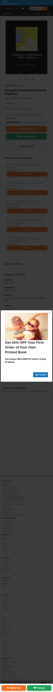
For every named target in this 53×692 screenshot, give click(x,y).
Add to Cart (15, 688)
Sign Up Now (40, 374)
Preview (40, 688)
